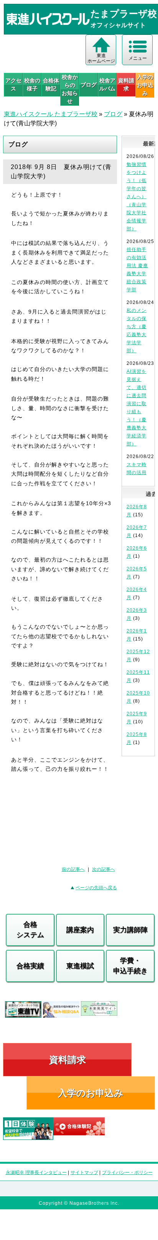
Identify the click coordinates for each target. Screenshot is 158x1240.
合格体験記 (51, 84)
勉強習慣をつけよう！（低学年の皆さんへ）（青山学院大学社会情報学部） (136, 197)
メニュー (137, 58)
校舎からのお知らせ (70, 89)
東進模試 (80, 966)
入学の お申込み (145, 85)
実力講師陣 (130, 930)
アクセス (13, 84)
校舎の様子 (32, 84)
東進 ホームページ (101, 58)
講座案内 (80, 930)
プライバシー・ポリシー (127, 1172)
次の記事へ (103, 869)
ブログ (89, 85)
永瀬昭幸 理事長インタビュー (36, 1172)
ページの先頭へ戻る (96, 887)
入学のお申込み (90, 1093)
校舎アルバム (107, 84)
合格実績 (30, 966)
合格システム (30, 930)
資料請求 (126, 84)
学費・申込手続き (130, 966)
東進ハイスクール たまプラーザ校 (50, 114)
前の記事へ (73, 869)
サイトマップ (84, 1172)
